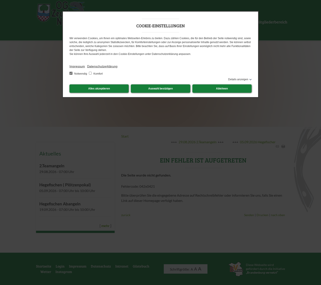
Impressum (77, 66)
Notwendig (81, 73)
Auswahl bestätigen (160, 88)
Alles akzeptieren (99, 88)
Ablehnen (222, 88)
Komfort (98, 73)
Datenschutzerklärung (102, 66)
